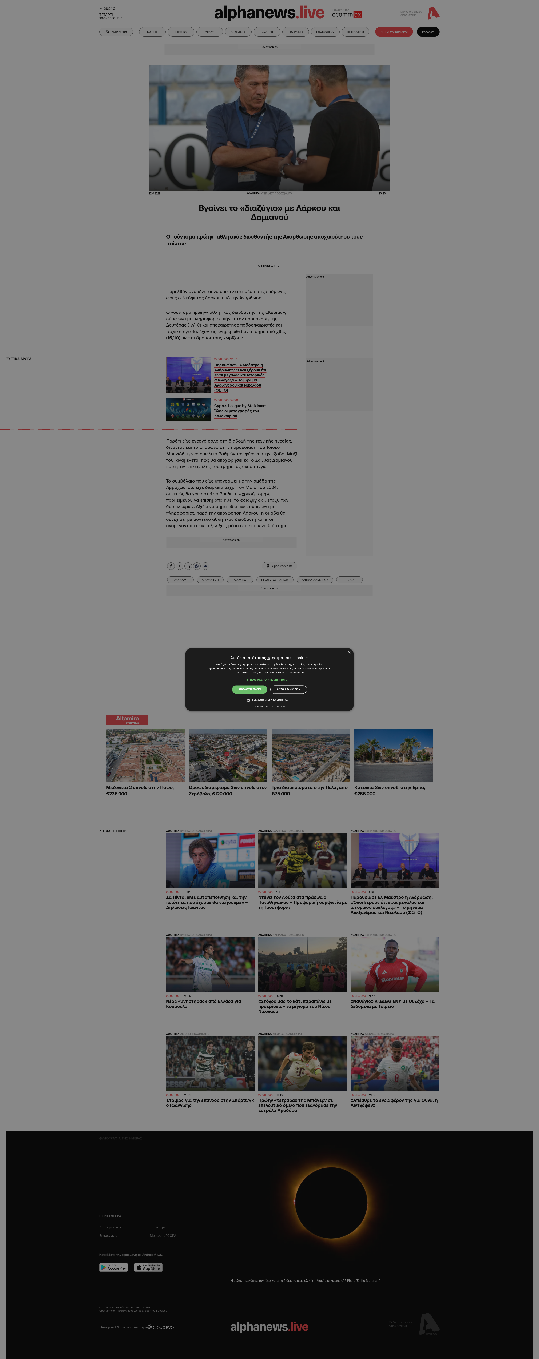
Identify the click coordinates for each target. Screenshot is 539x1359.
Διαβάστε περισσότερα (290, 673)
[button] (269, 680)
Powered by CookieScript (269, 706)
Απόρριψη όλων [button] (288, 689)
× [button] (349, 652)
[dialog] (269, 679)
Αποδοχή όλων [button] (249, 689)
